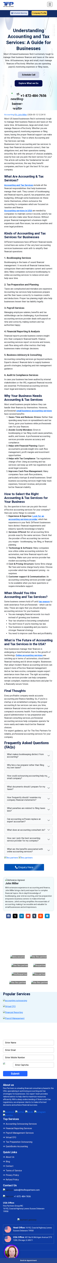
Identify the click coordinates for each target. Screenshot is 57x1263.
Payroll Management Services (20, 1133)
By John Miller (21, 115)
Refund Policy (12, 1179)
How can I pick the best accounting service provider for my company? (23, 839)
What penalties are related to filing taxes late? (26, 809)
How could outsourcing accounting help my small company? (27, 777)
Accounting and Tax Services (18, 185)
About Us (10, 1157)
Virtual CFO (11, 1137)
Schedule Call (28, 75)
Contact (9, 1166)
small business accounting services (34, 410)
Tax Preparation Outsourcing (19, 1142)
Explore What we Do (28, 83)
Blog (8, 1161)
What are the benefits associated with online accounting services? (25, 850)
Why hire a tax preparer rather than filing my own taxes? (25, 766)
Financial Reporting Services (19, 1128)
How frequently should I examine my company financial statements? (24, 798)
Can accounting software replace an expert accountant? (24, 820)
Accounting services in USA (18, 210)
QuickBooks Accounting (17, 1146)
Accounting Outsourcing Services (21, 1124)
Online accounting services (29, 655)
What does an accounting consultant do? (26, 830)
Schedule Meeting (20, 13)
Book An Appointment (28, 1260)
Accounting (9, 115)
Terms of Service (14, 1170)
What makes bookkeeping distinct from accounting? (25, 755)
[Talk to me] (11, 1252)
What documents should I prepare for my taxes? (26, 787)
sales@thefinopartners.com (27, 1190)
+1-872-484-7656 (33, 96)
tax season (44, 601)
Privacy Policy (12, 1175)
